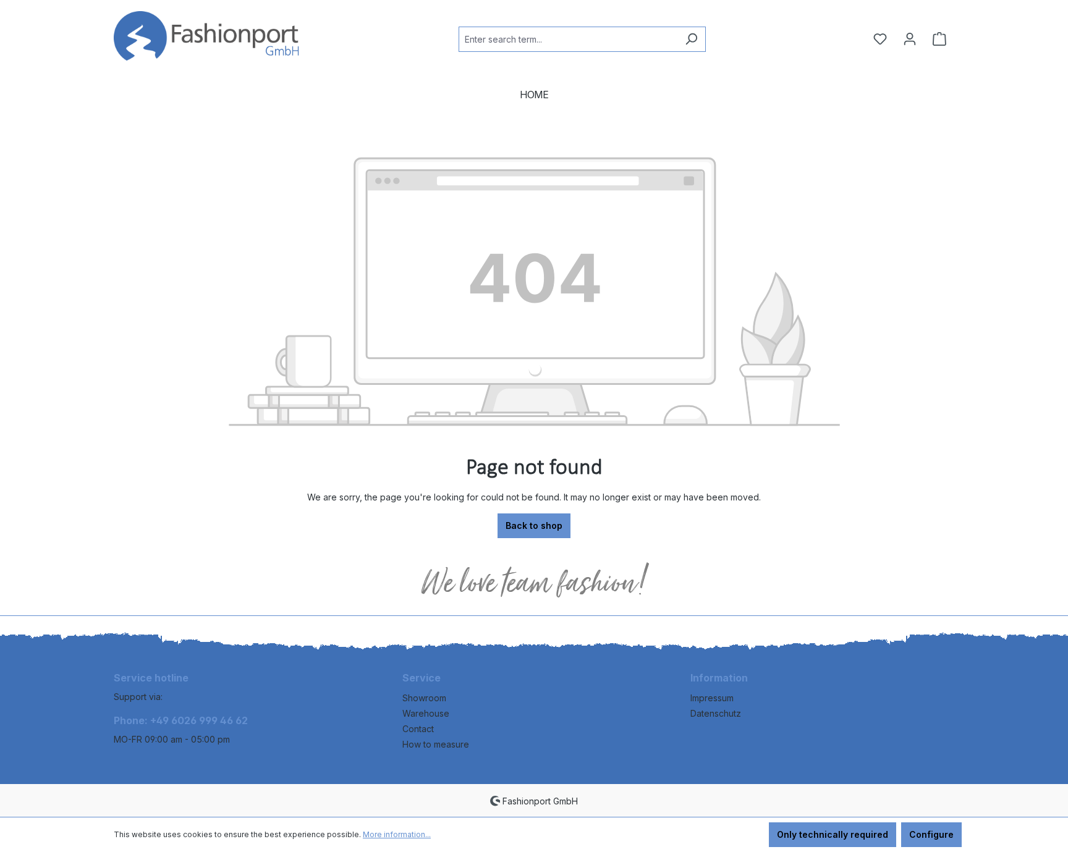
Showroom (424, 698)
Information (719, 678)
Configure (931, 834)
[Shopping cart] (939, 39)
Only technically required (832, 834)
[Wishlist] (880, 39)
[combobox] (568, 39)
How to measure (435, 744)
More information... (397, 834)
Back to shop (534, 525)
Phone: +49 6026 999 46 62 (181, 720)
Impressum (712, 698)
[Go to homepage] (206, 36)
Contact (418, 728)
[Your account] (910, 39)
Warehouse (425, 713)
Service (421, 678)
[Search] (691, 39)
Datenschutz (715, 713)
